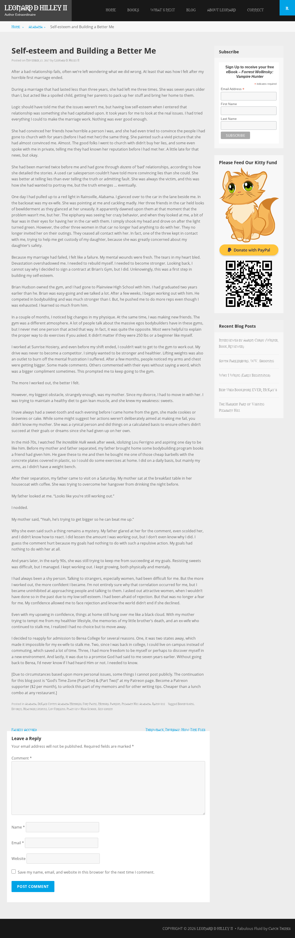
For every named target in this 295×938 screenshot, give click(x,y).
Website (19, 858)
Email (18, 842)
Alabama (37, 26)
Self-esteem (105, 709)
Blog (191, 9)
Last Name (229, 119)
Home (111, 9)
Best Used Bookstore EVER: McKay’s (248, 389)
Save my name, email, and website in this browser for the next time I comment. (86, 872)
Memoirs (103, 704)
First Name (229, 104)
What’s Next (162, 9)
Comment (22, 758)
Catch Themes (279, 928)
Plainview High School (82, 709)
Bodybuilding (186, 704)
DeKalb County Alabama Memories (59, 704)
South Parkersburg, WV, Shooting (246, 360)
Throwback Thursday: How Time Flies (175, 729)
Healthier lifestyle (35, 709)
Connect (255, 9)
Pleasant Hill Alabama (136, 704)
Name (18, 827)
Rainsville (158, 704)
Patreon (115, 704)
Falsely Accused (24, 729)
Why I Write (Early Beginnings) (244, 375)
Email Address (232, 89)
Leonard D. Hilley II (66, 60)
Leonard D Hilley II (36, 7)
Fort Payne (90, 704)
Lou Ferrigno (56, 709)
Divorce (17, 709)
